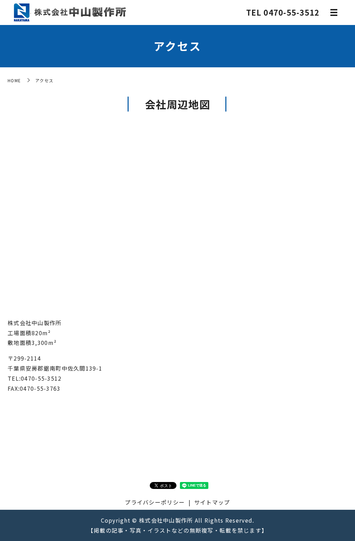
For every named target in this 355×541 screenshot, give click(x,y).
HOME (14, 80)
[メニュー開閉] (333, 12)
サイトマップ (212, 502)
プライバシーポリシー (155, 502)
